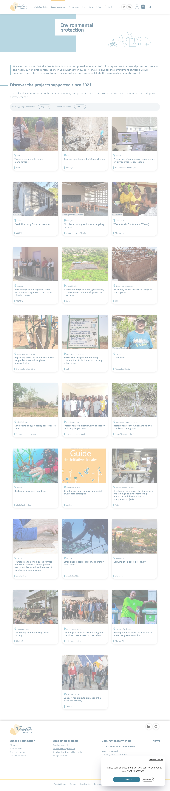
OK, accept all (127, 779)
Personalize (148, 779)
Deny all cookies (156, 759)
